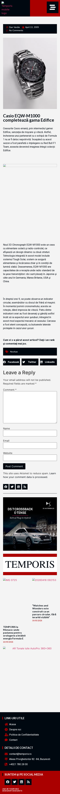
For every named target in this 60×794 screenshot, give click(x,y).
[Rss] (28, 782)
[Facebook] (8, 782)
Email (6, 440)
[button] (11, 362)
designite (17, 791)
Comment (9, 389)
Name (6, 428)
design (5, 791)
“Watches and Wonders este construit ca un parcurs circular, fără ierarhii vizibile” (44, 611)
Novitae (14, 351)
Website (7, 453)
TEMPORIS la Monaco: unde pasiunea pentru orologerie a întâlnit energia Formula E (14, 632)
